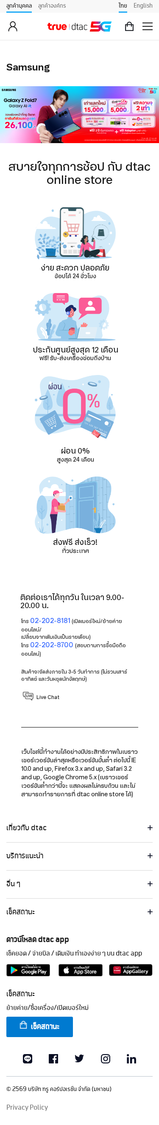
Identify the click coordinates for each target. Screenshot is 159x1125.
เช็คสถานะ (45, 1026)
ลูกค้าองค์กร (52, 6)
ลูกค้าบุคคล (19, 6)
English (143, 6)
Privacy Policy (27, 1108)
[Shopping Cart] (129, 26)
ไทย (123, 6)
